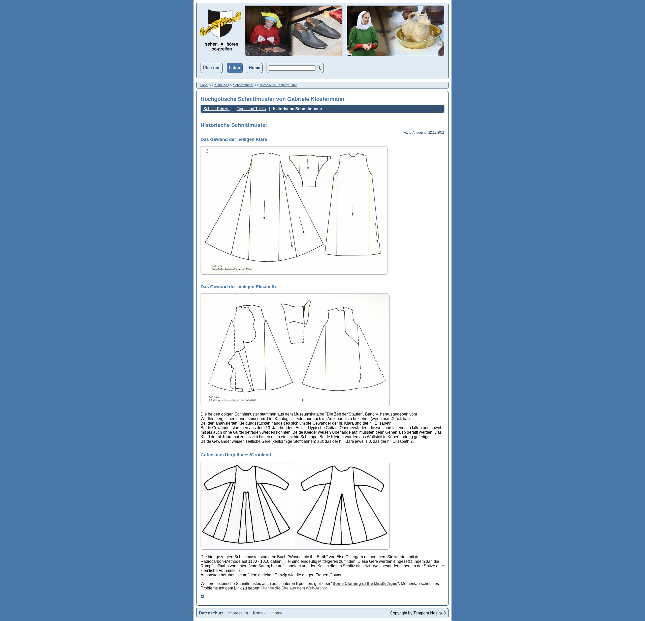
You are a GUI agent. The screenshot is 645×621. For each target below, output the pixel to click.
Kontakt (260, 613)
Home (254, 68)
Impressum (238, 613)
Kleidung (221, 85)
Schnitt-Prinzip (216, 109)
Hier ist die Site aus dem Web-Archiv (294, 588)
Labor (234, 68)
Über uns (211, 68)
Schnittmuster (243, 85)
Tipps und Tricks (251, 109)
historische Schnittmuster (278, 85)
